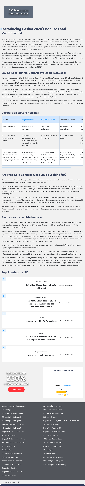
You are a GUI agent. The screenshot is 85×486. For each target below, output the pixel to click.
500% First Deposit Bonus (52, 410)
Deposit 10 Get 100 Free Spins (13, 439)
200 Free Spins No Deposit (53, 461)
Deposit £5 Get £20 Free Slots (13, 431)
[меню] (42, 485)
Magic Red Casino (48, 120)
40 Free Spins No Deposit (11, 428)
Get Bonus (16, 389)
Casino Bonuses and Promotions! (14, 406)
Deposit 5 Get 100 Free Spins (54, 431)
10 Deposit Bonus (49, 453)
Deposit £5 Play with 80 (52, 446)
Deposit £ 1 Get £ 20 (9, 468)
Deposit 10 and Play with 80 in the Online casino (61, 421)
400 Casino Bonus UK (10, 457)
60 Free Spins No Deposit (52, 406)
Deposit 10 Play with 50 (52, 428)
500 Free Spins (7, 450)
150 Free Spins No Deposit (12, 453)
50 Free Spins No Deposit (11, 417)
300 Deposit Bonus (50, 417)
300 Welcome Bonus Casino (12, 413)
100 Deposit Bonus (9, 475)
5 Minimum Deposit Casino (12, 464)
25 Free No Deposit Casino (53, 457)
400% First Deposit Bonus (52, 439)
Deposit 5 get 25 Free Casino (13, 471)
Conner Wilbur (66, 385)
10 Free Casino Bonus (51, 424)
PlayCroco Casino (29, 120)
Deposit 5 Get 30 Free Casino (13, 424)
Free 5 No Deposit (9, 446)
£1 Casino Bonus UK (50, 435)
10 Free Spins (48, 450)
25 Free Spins (7, 410)
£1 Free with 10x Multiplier (53, 413)
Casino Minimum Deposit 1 (12, 461)
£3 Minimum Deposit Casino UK (14, 442)
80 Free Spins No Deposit (11, 421)
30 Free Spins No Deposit (52, 442)
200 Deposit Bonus (9, 435)
